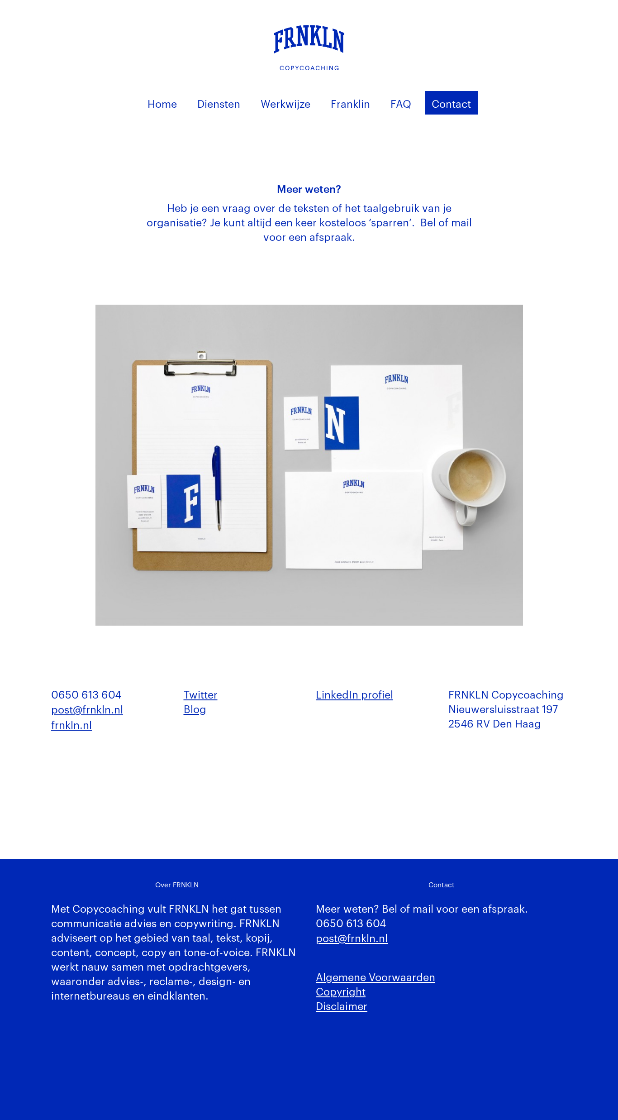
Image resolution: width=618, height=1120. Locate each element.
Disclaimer (341, 1005)
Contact (451, 103)
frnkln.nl (71, 724)
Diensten (218, 103)
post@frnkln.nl (87, 709)
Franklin (350, 103)
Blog (195, 708)
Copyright (341, 991)
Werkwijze (285, 103)
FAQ (400, 103)
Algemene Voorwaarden (375, 976)
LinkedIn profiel (354, 694)
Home (162, 103)
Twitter (201, 694)
